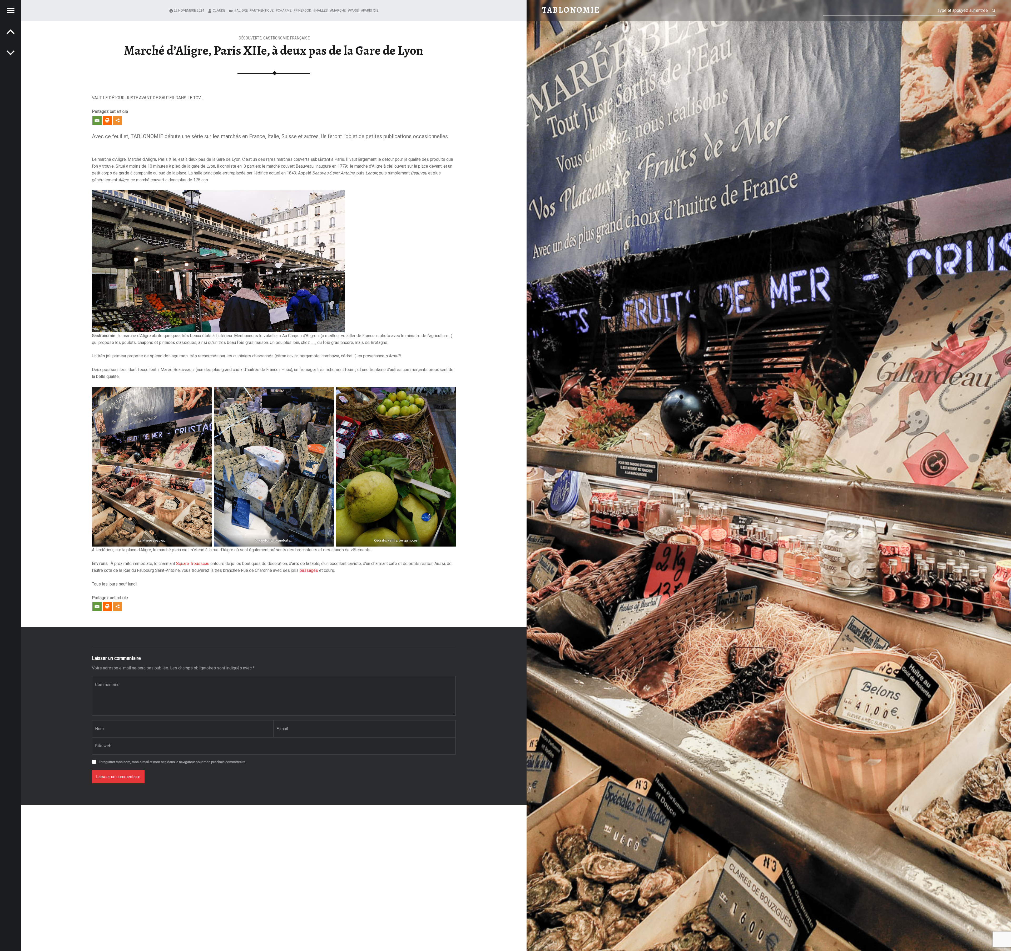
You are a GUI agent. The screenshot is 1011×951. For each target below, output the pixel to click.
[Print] (107, 120)
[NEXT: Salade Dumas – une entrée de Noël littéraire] (10, 31)
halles (321, 10)
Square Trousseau (192, 563)
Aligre (242, 10)
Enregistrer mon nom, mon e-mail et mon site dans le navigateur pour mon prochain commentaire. (172, 762)
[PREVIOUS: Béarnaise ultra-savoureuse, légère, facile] (10, 52)
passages (309, 570)
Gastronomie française (286, 38)
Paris (354, 10)
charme (284, 10)
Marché (339, 10)
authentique (263, 10)
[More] (117, 120)
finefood (303, 10)
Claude (219, 10)
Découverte (250, 38)
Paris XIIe (370, 10)
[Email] (97, 120)
